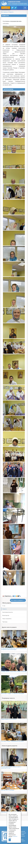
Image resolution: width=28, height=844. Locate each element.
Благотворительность (7, 612)
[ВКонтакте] (13, 595)
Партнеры (4, 622)
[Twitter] (15, 595)
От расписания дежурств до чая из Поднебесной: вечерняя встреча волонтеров (13, 648)
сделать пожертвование (5, 8)
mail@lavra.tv (22, 836)
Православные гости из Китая (8, 719)
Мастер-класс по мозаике (7, 790)
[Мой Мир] (18, 595)
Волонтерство (5, 615)
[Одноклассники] (17, 595)
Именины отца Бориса (7, 812)
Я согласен (10, 839)
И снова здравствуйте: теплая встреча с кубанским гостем (11, 767)
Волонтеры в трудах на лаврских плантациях (12, 693)
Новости (11, 12)
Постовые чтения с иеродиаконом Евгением (12, 741)
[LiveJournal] (20, 595)
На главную (4, 12)
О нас (3, 605)
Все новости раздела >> (18, 600)
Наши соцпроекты (6, 618)
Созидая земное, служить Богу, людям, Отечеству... (14, 671)
